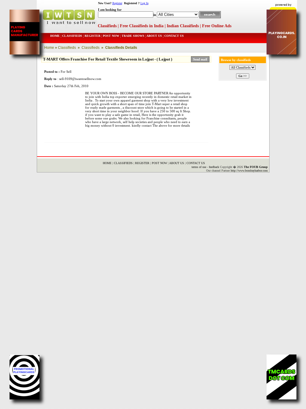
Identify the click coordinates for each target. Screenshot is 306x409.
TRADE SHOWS (132, 35)
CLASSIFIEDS (71, 35)
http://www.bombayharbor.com (249, 170)
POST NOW (111, 35)
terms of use (199, 167)
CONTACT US (173, 35)
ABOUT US (154, 35)
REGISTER (92, 35)
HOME (55, 35)
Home (49, 48)
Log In (144, 3)
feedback (214, 167)
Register (117, 3)
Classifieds (66, 48)
